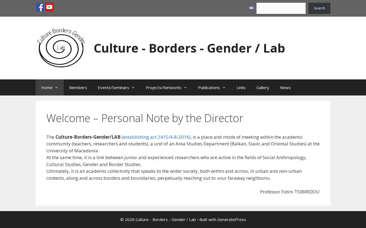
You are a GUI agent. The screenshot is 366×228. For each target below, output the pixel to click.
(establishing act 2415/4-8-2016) (156, 137)
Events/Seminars (113, 87)
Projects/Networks (163, 87)
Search (319, 8)
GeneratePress (231, 219)
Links (241, 87)
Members (78, 87)
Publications (209, 87)
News (285, 87)
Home (47, 87)
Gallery (262, 87)
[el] (251, 8)
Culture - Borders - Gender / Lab (189, 48)
